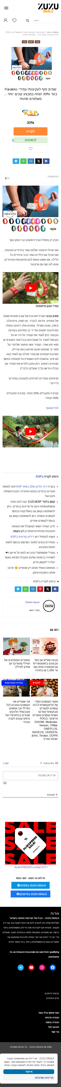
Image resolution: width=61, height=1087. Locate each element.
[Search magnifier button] (27, 20)
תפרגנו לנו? (53, 1027)
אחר (48, 32)
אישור (29, 1071)
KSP (31, 42)
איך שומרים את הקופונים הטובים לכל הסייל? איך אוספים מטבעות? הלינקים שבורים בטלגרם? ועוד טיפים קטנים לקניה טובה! (17, 711)
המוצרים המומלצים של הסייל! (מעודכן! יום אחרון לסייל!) (17, 663)
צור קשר (55, 1032)
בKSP (39, 476)
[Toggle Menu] (6, 8)
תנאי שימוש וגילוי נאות (49, 1013)
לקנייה (30, 131)
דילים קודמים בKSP (22, 536)
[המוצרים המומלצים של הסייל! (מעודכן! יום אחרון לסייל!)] (16, 639)
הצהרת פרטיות (52, 1017)
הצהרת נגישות (52, 1022)
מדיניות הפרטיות (44, 1077)
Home (55, 32)
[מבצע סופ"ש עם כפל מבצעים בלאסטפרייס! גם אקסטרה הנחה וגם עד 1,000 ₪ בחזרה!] (44, 639)
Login (6, 763)
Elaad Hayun (32, 602)
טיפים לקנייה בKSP (44, 581)
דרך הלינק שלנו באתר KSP (31, 486)
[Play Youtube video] (30, 288)
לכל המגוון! (52, 408)
